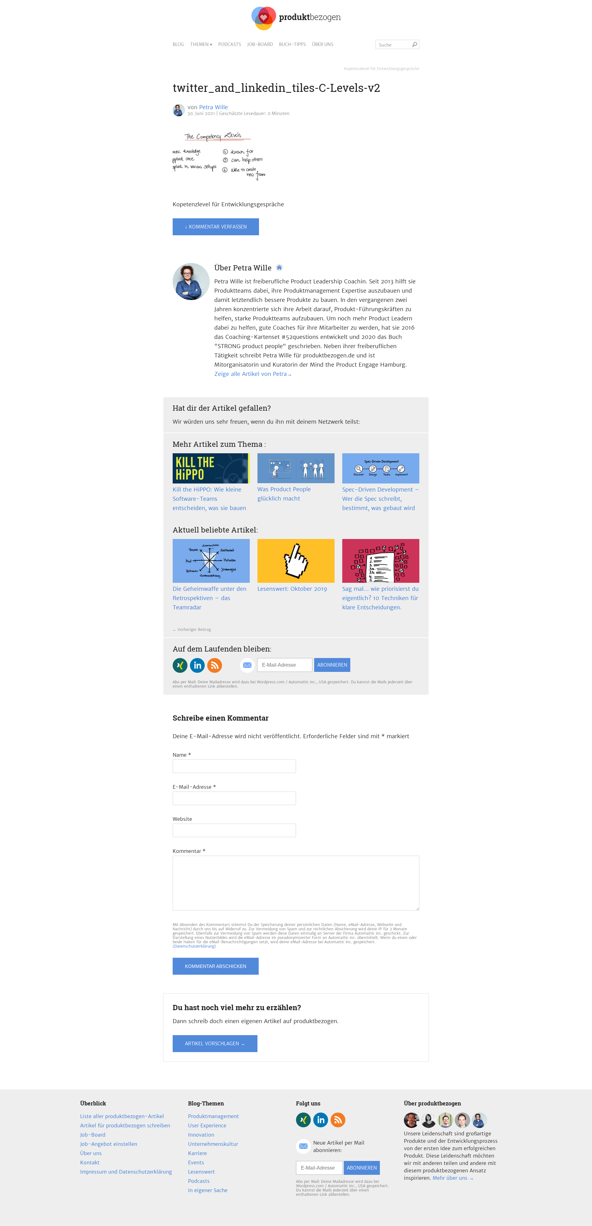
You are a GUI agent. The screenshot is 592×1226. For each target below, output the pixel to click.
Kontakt (90, 1162)
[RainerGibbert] (445, 1126)
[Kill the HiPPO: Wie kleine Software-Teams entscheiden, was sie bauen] (211, 468)
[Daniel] (411, 1126)
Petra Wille (213, 107)
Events (196, 1162)
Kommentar (189, 851)
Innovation (201, 1135)
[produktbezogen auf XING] (180, 665)
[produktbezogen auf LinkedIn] (197, 665)
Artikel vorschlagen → (215, 1044)
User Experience (207, 1125)
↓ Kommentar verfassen (216, 227)
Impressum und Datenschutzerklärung (126, 1172)
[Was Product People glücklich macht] (296, 468)
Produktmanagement (213, 1116)
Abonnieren (332, 665)
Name (182, 755)
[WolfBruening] (462, 1126)
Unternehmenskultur (213, 1144)
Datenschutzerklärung (194, 946)
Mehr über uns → (453, 1178)
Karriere (197, 1153)
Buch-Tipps (292, 44)
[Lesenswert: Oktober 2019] (296, 561)
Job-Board (260, 44)
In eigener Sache (208, 1190)
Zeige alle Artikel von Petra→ (253, 373)
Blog (178, 44)
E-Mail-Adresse (194, 787)
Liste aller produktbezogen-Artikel (122, 1116)
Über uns (322, 44)
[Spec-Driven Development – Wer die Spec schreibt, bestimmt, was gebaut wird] (380, 468)
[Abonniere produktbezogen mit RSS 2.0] (214, 665)
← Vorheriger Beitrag (192, 629)
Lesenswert (201, 1172)
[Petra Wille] (479, 1126)
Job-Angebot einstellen (108, 1144)
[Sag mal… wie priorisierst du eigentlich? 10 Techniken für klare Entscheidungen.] (380, 561)
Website (182, 819)
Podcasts (229, 44)
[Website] (279, 267)
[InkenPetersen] (428, 1126)
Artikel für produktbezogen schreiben (125, 1125)
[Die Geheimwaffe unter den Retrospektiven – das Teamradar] (211, 561)
